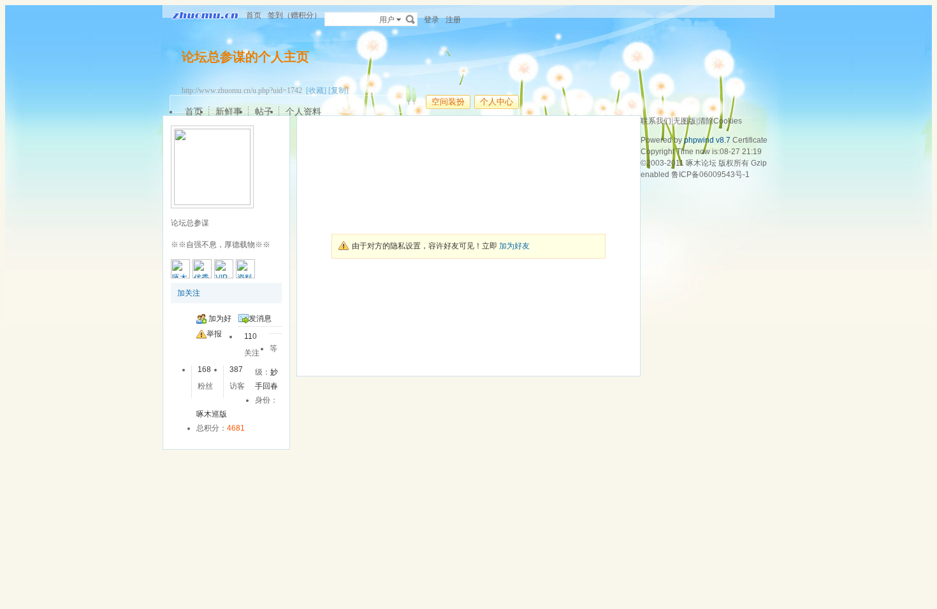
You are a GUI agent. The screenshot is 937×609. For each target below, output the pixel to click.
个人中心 (496, 101)
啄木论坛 (701, 163)
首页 (253, 15)
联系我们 (656, 121)
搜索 (410, 19)
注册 (453, 20)
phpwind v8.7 (707, 140)
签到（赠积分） (294, 15)
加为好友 (514, 245)
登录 (431, 20)
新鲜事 (228, 111)
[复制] (338, 90)
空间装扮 (448, 101)
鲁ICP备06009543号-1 (710, 174)
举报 (214, 333)
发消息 (260, 318)
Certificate (749, 140)
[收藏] (316, 90)
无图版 (684, 121)
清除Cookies (720, 121)
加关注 (188, 293)
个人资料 (303, 111)
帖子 (264, 111)
